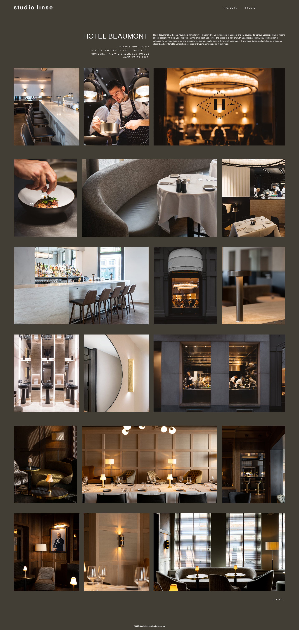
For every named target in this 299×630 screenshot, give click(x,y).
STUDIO (250, 8)
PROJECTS (230, 8)
